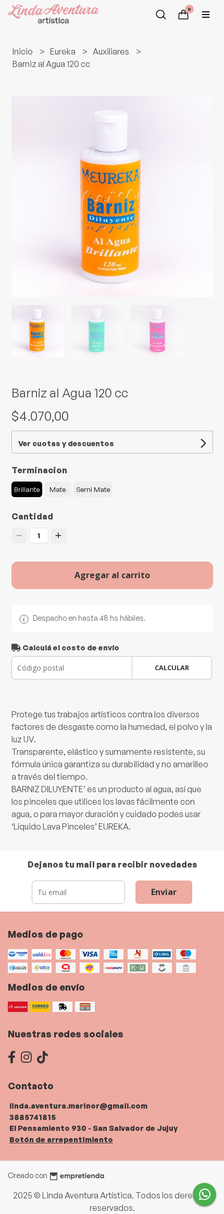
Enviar (164, 892)
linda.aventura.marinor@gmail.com (78, 1105)
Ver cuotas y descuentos (66, 443)
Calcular (172, 667)
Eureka (63, 51)
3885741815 (32, 1117)
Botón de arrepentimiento (61, 1139)
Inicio (23, 51)
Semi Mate (93, 489)
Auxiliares (112, 51)
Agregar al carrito (112, 575)
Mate (57, 489)
